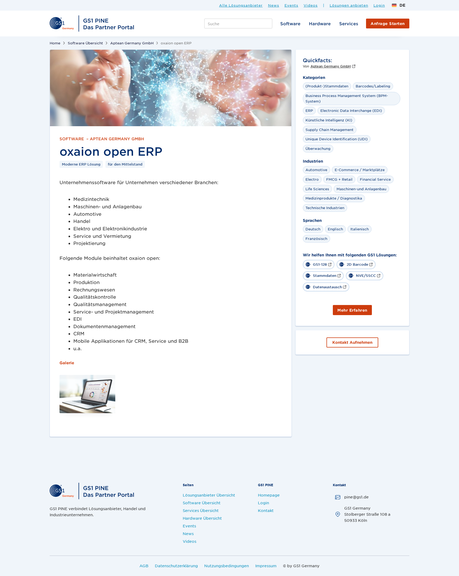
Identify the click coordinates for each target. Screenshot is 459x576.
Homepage (269, 495)
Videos (311, 5)
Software (290, 23)
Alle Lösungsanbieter (241, 5)
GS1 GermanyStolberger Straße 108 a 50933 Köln (367, 514)
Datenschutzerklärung (176, 565)
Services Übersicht (201, 510)
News (273, 5)
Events (291, 5)
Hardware (320, 23)
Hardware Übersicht (202, 518)
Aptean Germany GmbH (132, 43)
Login (379, 5)
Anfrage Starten (388, 23)
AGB (143, 565)
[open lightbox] (170, 88)
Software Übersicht (85, 43)
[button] (398, 5)
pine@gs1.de (356, 496)
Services (348, 23)
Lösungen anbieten (349, 5)
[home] (93, 24)
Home (55, 43)
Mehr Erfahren (352, 310)
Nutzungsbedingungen (226, 565)
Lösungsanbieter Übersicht (209, 495)
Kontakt (266, 510)
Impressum (266, 565)
